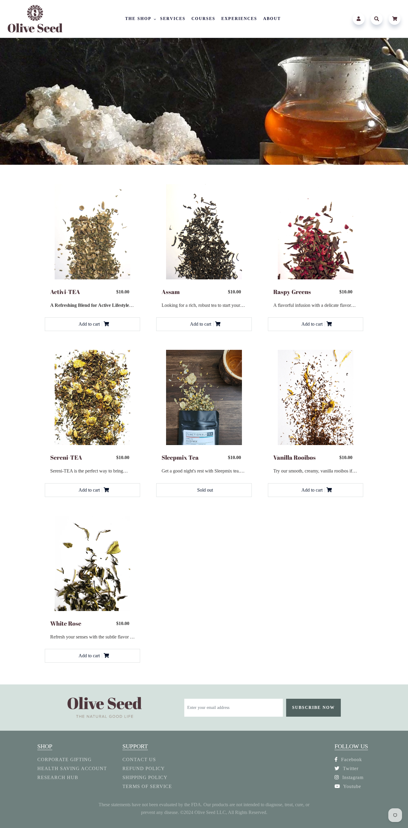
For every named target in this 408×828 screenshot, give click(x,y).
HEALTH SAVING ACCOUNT (72, 768)
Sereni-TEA (66, 457)
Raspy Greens (292, 292)
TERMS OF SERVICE (147, 786)
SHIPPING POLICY (145, 777)
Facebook (351, 759)
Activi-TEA (65, 292)
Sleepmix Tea (180, 457)
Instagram (352, 777)
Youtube (351, 786)
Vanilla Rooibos (294, 457)
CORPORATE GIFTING (64, 759)
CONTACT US (139, 759)
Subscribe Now (313, 707)
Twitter (349, 768)
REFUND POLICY (143, 768)
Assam (171, 292)
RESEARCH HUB (57, 777)
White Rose (65, 623)
